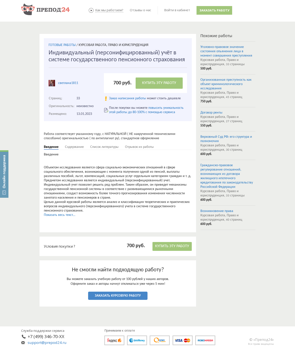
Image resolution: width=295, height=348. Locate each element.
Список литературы (104, 147)
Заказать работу (214, 10)
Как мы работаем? (109, 10)
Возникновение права (216, 211)
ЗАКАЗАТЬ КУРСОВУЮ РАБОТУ (118, 295)
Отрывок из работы (139, 147)
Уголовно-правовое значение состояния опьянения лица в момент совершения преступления (226, 51)
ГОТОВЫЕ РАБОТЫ (62, 45)
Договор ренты (211, 112)
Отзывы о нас (140, 10)
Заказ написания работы (127, 98)
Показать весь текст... (59, 215)
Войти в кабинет (177, 10)
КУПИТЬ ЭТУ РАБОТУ (159, 83)
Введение (51, 147)
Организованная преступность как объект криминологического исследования (225, 84)
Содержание (74, 147)
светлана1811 (68, 83)
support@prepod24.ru (47, 342)
